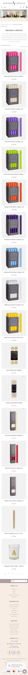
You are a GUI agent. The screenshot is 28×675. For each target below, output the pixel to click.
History (14, 591)
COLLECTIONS (8, 24)
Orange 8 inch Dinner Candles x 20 (14, 207)
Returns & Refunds (14, 606)
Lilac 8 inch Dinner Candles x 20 (14, 141)
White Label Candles (14, 626)
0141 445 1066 (14, 641)
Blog (14, 593)
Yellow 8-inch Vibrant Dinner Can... (14, 337)
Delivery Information (14, 604)
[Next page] (22, 573)
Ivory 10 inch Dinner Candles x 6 (14, 435)
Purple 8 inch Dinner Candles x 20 (14, 239)
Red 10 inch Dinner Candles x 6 (14, 468)
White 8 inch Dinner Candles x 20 (14, 305)
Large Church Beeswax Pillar (14, 402)
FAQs (14, 608)
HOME (2, 24)
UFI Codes (14, 612)
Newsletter (14, 596)
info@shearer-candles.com (14, 643)
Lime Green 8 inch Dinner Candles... (14, 174)
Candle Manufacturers (14, 594)
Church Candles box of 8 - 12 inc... (14, 533)
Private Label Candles (14, 624)
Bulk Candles (14, 629)
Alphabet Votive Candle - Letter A (14, 566)
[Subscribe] (25, 581)
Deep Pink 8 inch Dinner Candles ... (14, 76)
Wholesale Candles (14, 628)
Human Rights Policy (14, 614)
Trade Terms (14, 616)
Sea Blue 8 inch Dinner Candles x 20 (14, 272)
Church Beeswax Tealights (14, 370)
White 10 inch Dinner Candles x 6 (14, 500)
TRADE (4, 7)
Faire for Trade (14, 633)
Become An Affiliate (14, 631)
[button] (1, 7)
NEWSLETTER (5, 581)
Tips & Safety (14, 610)
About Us (14, 589)
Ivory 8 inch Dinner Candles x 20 (14, 109)
